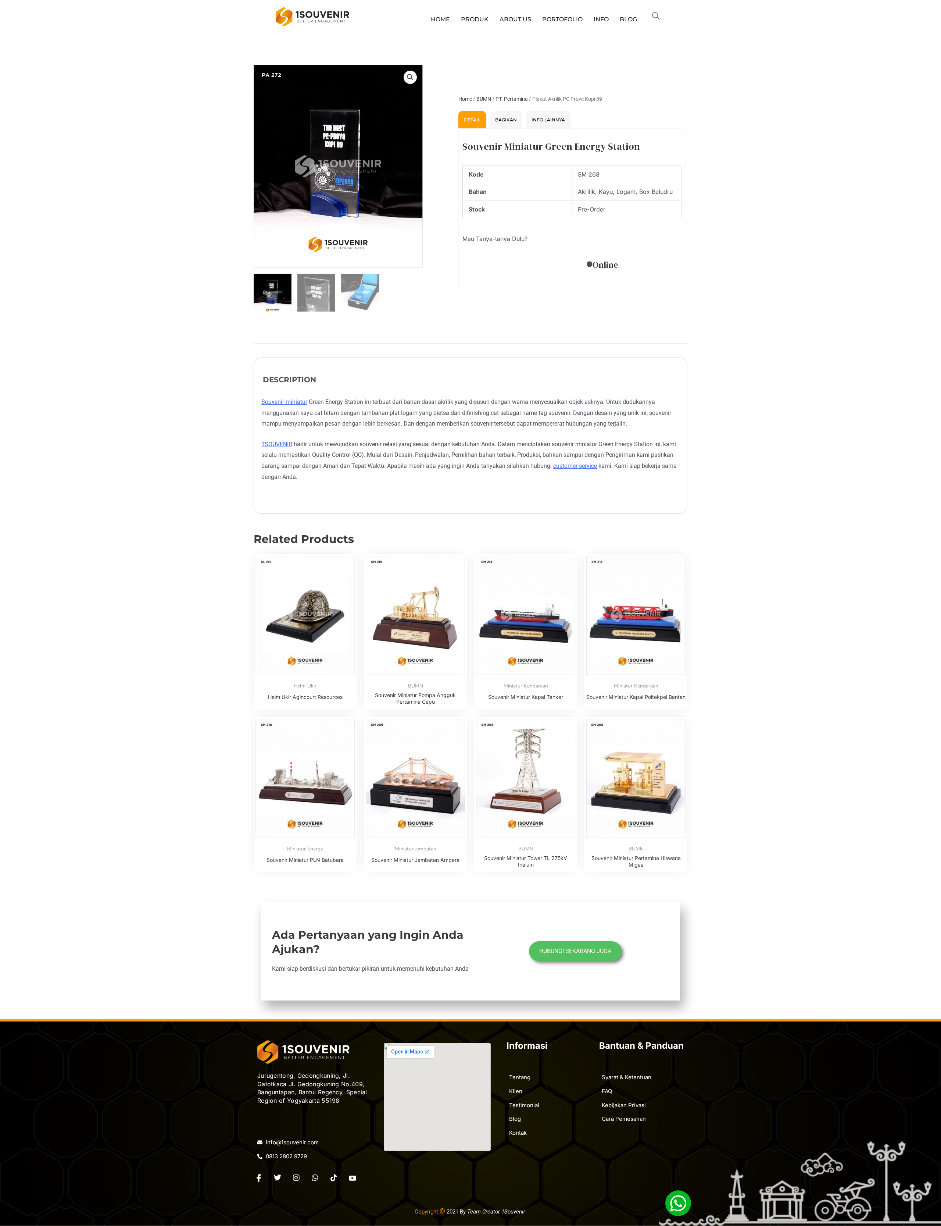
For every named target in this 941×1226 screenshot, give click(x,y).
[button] (659, 17)
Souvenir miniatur (284, 401)
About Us (515, 19)
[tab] (472, 119)
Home (440, 19)
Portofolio (562, 19)
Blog (628, 19)
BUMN (483, 99)
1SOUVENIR (276, 444)
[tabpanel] (572, 210)
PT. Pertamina (511, 99)
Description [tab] (289, 379)
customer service (575, 465)
